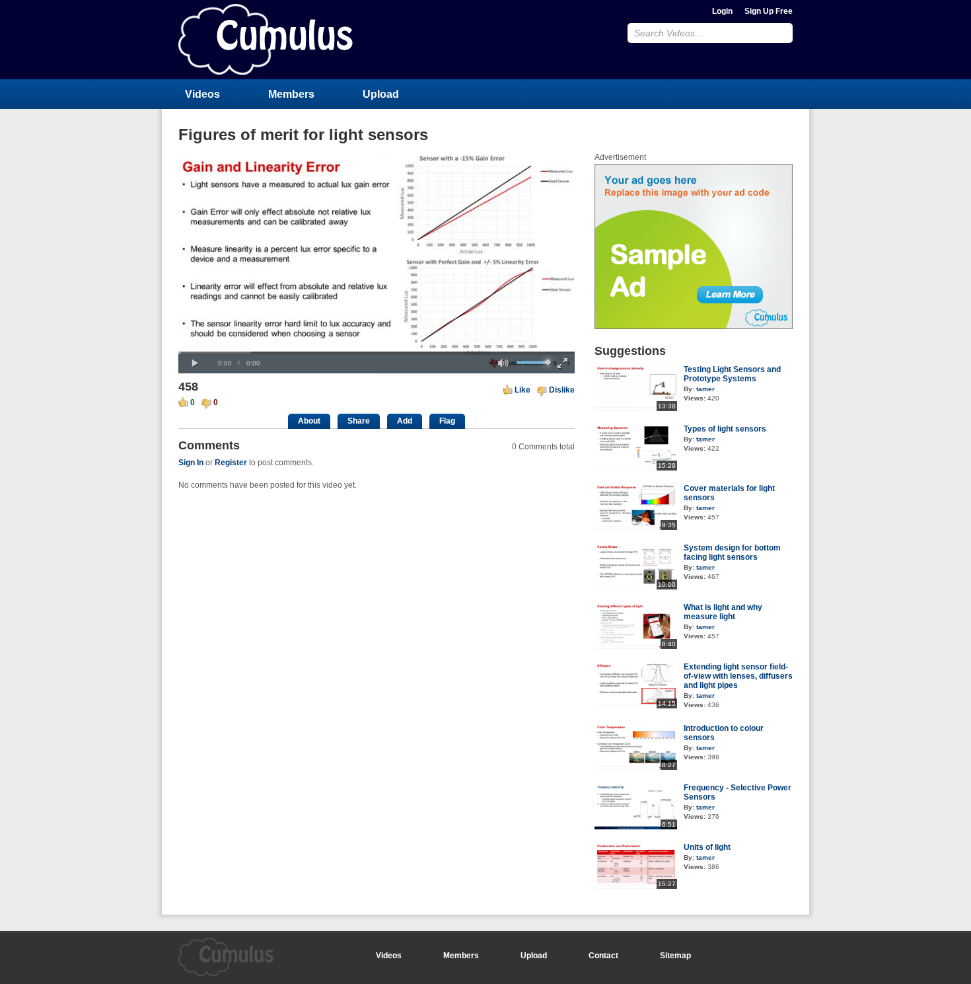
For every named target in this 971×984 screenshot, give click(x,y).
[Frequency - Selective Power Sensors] (635, 826)
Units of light (707, 847)
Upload (381, 94)
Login (722, 11)
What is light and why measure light (723, 612)
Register (231, 462)
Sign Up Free (768, 11)
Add (404, 421)
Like (522, 390)
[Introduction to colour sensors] (635, 767)
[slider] (376, 353)
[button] (194, 363)
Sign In (190, 462)
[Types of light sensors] (635, 468)
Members (291, 94)
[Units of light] (635, 886)
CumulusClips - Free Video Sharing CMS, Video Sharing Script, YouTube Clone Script (265, 39)
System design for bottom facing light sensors (732, 552)
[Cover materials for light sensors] (635, 527)
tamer (705, 389)
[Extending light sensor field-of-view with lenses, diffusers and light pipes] (635, 705)
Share (358, 421)
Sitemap (675, 955)
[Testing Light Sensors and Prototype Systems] (635, 408)
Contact (603, 955)
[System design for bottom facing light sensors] (635, 586)
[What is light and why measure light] (635, 646)
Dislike (562, 390)
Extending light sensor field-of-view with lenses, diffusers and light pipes (738, 676)
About (309, 421)
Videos (202, 94)
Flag (447, 421)
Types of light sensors (725, 429)
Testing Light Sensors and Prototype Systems (732, 374)
